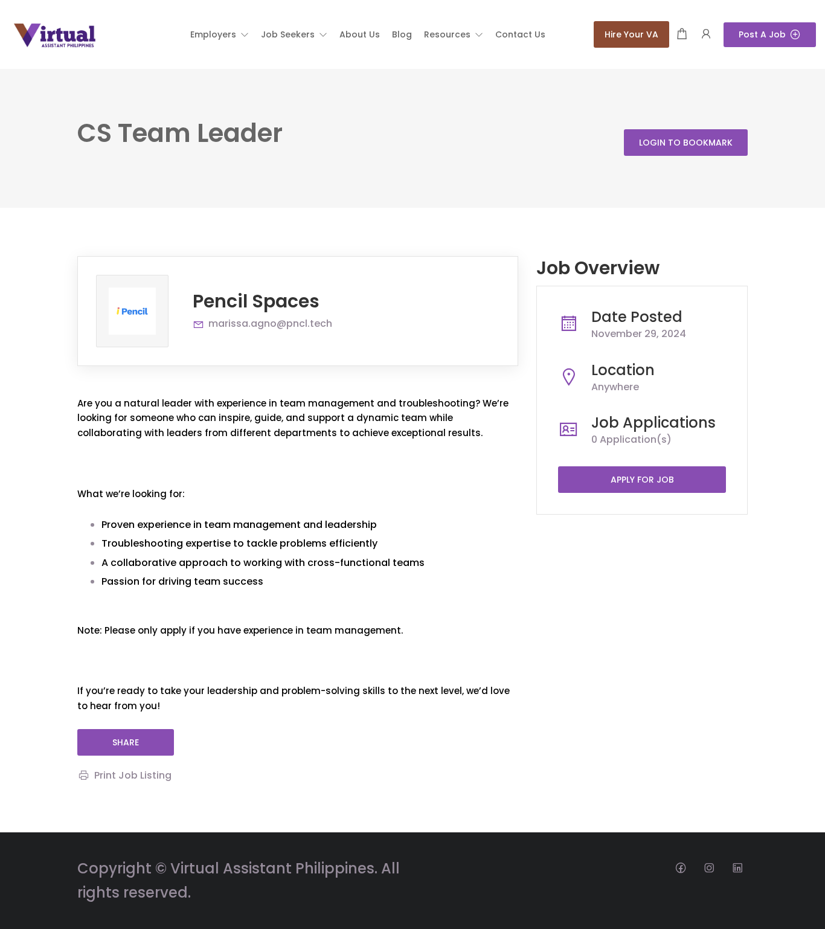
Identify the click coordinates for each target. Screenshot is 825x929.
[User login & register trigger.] (706, 34)
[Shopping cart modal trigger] (682, 34)
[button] (219, 34)
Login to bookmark (686, 143)
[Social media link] (680, 867)
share (125, 742)
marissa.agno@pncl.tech (270, 323)
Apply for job (642, 479)
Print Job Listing (133, 775)
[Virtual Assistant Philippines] (54, 33)
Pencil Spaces (256, 301)
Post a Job (762, 34)
